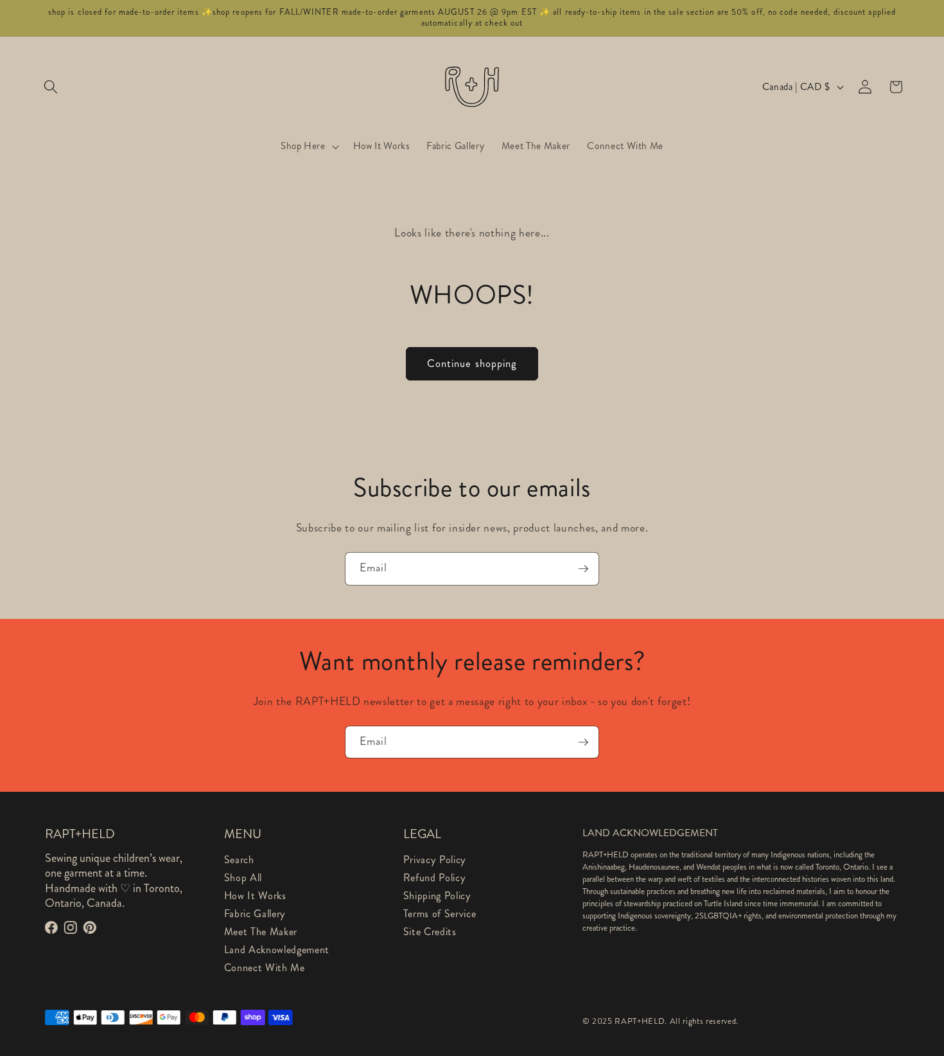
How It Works (255, 895)
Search (239, 859)
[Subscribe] (583, 569)
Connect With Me (264, 967)
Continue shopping (472, 363)
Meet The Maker (260, 931)
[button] (50, 86)
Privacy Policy (434, 859)
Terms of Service (439, 913)
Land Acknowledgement (276, 949)
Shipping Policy (437, 895)
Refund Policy (434, 877)
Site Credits (430, 931)
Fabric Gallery (255, 913)
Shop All (243, 877)
